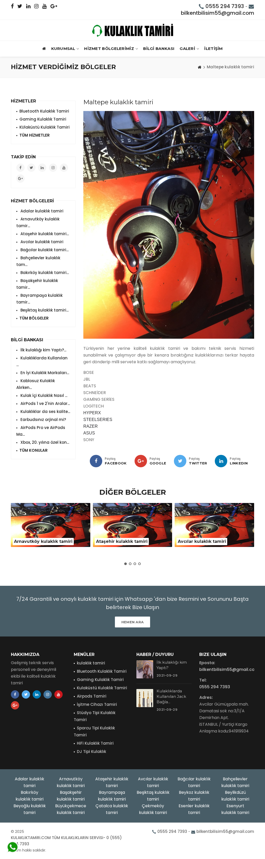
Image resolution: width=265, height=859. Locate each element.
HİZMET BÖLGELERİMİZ (109, 48)
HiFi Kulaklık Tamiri (95, 743)
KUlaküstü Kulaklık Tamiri (44, 127)
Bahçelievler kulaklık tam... (38, 261)
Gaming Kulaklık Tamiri (42, 119)
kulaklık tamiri (91, 663)
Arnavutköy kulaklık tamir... (38, 222)
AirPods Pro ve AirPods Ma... (40, 431)
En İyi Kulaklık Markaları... (44, 372)
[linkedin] (221, 461)
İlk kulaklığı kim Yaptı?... (42, 350)
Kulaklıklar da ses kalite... (44, 411)
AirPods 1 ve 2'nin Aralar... (44, 403)
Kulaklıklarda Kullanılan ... (42, 361)
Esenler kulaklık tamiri (194, 809)
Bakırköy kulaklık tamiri (29, 795)
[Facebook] (96, 461)
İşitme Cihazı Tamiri (97, 704)
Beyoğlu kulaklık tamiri (29, 809)
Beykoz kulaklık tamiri (194, 795)
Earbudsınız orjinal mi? (42, 419)
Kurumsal (63, 48)
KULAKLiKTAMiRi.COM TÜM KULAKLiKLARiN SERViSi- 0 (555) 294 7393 (66, 841)
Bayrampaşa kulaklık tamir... (39, 299)
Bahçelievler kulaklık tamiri (235, 782)
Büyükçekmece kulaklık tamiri (70, 809)
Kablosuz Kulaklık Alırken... (35, 384)
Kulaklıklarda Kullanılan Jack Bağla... (171, 696)
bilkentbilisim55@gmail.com (217, 13)
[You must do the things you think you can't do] (144, 669)
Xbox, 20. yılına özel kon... (44, 442)
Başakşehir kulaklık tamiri (71, 795)
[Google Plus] (141, 461)
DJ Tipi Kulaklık (91, 751)
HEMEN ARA (132, 622)
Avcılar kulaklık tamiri (41, 242)
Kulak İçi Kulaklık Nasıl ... (43, 395)
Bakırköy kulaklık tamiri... (44, 272)
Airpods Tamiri (91, 696)
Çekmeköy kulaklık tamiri (153, 809)
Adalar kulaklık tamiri (41, 211)
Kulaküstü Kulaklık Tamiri (102, 688)
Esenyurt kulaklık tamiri (235, 809)
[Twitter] (180, 461)
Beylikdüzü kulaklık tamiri (235, 795)
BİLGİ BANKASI (158, 48)
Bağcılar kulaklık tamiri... (44, 250)
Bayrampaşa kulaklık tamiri (112, 795)
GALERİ (187, 48)
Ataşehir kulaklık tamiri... (44, 233)
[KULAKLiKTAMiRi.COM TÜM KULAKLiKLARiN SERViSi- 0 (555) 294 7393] (132, 30)
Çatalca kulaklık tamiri (111, 809)
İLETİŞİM (213, 48)
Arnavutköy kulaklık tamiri (71, 782)
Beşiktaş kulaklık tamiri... (44, 310)
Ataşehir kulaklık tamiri (111, 782)
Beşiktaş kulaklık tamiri (153, 795)
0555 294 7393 (224, 6)
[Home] (199, 67)
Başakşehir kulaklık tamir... (37, 284)
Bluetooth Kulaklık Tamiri (44, 111)
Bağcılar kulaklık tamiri (194, 782)
